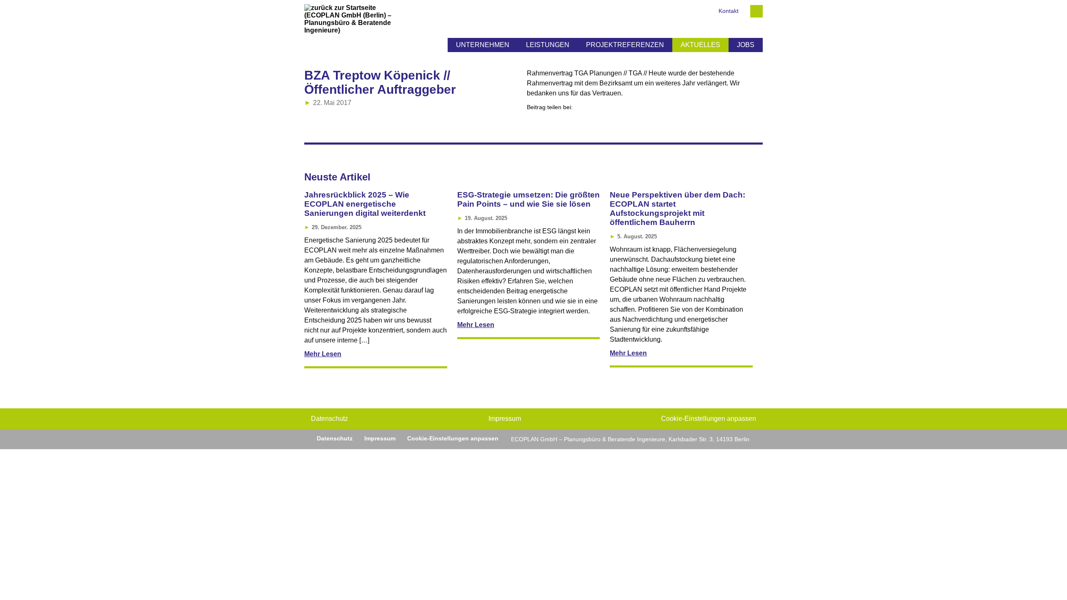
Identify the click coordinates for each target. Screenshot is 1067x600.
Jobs (745, 44)
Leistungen (547, 44)
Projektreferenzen (625, 44)
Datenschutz (329, 418)
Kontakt (729, 11)
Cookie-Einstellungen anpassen (708, 418)
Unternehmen (482, 44)
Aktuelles (700, 44)
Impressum (504, 418)
